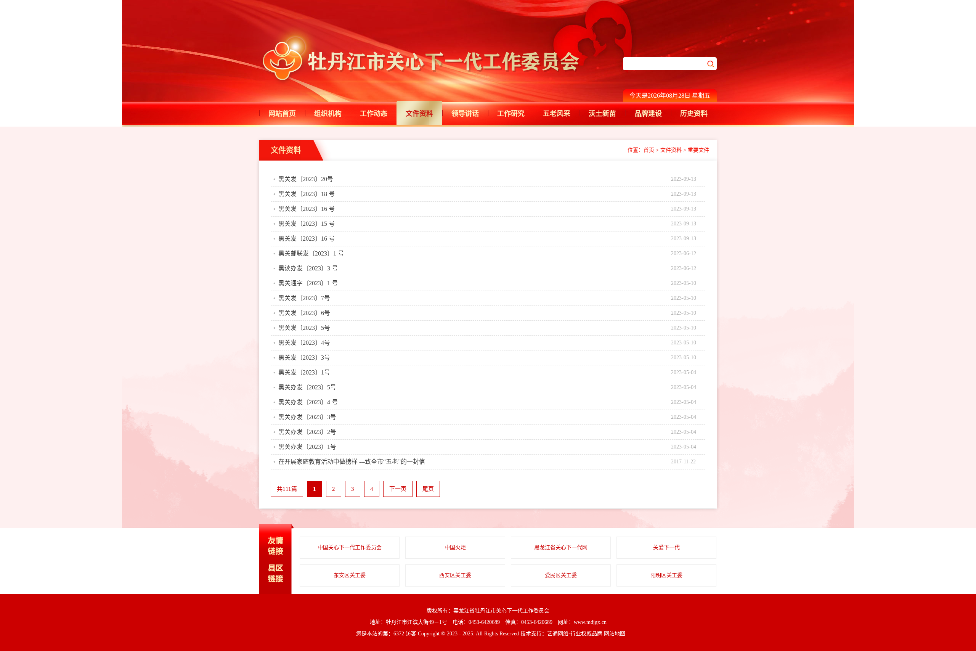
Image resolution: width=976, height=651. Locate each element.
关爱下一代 (666, 547)
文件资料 (419, 113)
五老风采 (556, 113)
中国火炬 (455, 547)
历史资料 (694, 113)
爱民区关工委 (561, 575)
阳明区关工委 (666, 575)
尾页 (428, 489)
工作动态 (373, 113)
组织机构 (328, 113)
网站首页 (282, 113)
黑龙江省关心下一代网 (561, 547)
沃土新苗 (602, 113)
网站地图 (614, 634)
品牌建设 (648, 113)
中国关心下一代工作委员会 (350, 547)
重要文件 (698, 150)
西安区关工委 (455, 575)
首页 (649, 150)
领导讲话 (465, 113)
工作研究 (511, 113)
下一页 (397, 489)
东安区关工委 (350, 575)
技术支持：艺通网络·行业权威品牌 (561, 634)
